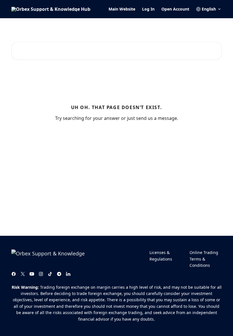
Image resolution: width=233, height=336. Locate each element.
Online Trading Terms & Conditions (204, 259)
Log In (148, 9)
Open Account (175, 9)
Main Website (122, 9)
